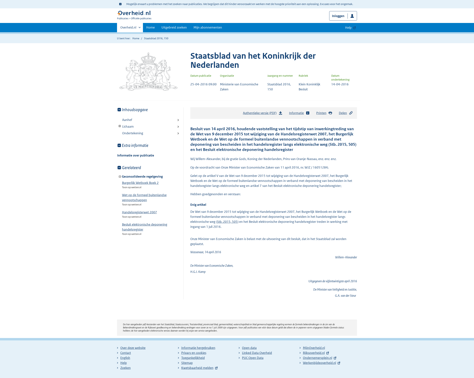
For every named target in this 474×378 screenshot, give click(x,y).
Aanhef (127, 120)
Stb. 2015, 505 (227, 222)
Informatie (296, 113)
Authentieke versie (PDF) (261, 114)
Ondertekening (132, 133)
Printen (321, 113)
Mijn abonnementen (207, 27)
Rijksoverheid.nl (314, 353)
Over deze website (133, 348)
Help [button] (348, 28)
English (125, 358)
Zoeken (125, 368)
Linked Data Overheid (257, 353)
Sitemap (187, 363)
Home (150, 27)
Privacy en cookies (193, 353)
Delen (343, 113)
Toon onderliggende (120, 126)
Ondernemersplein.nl (317, 358)
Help (123, 363)
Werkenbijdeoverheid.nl (319, 363)
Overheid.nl (128, 28)
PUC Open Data (252, 358)
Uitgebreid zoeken (174, 27)
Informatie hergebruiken (198, 348)
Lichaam (125, 126)
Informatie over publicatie (135, 155)
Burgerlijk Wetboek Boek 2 (140, 183)
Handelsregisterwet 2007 (139, 212)
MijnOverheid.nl (314, 348)
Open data (249, 348)
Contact (125, 353)
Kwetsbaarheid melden (197, 368)
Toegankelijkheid (193, 358)
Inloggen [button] (338, 16)
